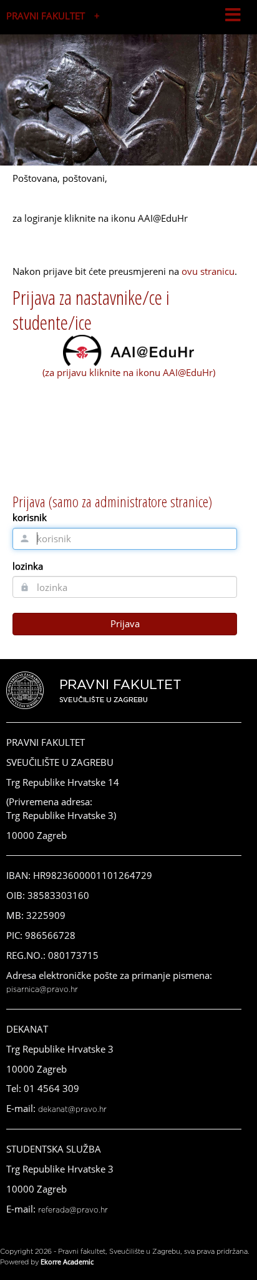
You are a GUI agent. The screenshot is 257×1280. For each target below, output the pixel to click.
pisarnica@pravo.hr (42, 989)
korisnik (29, 517)
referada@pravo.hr (73, 1210)
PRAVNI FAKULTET (45, 15)
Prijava (125, 623)
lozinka (27, 566)
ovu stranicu (208, 271)
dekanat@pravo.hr (72, 1109)
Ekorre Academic (67, 1261)
